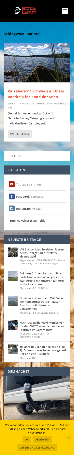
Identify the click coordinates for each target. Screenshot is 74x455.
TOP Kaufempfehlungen (45, 263)
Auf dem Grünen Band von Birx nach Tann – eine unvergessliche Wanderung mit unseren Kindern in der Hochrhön (42, 278)
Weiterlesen (19, 134)
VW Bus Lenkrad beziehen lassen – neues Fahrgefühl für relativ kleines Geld (43, 253)
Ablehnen (42, 439)
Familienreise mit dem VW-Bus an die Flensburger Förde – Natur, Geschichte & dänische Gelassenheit (42, 303)
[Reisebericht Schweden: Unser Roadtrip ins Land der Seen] (37, 62)
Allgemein (25, 260)
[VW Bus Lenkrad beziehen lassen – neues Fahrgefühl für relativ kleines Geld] (13, 252)
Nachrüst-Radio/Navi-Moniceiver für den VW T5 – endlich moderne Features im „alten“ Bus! (42, 326)
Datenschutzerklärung (37, 447)
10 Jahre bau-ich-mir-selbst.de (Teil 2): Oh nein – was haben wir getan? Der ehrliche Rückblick (43, 350)
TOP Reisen (47, 288)
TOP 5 (35, 358)
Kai (14, 103)
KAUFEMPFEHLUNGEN (44, 260)
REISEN (40, 103)
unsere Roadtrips (55, 103)
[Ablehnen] (68, 437)
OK (27, 439)
